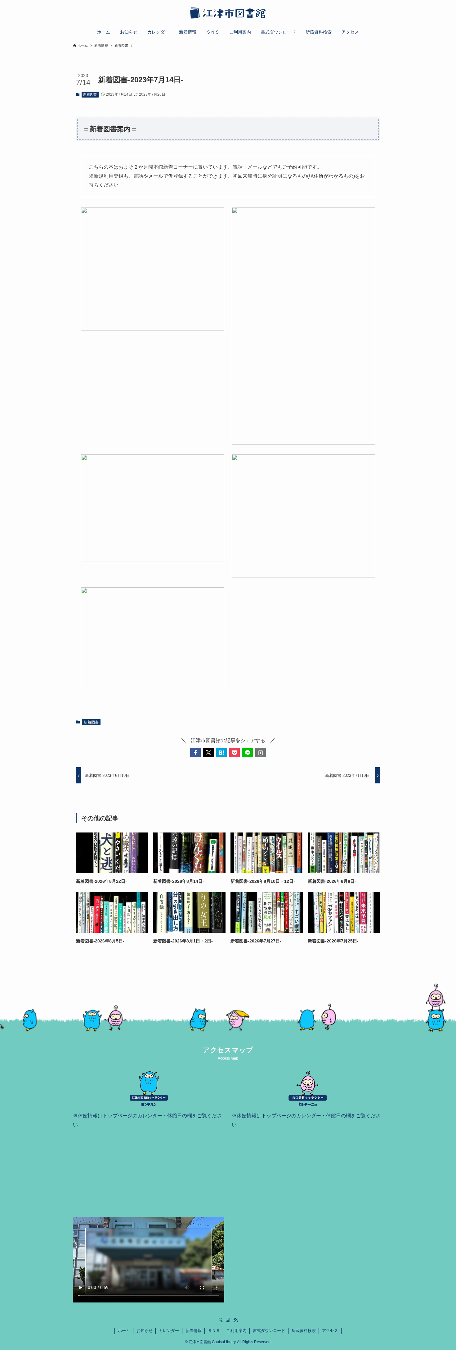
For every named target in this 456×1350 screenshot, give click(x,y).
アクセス (330, 1330)
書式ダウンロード (269, 1330)
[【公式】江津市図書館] (228, 13)
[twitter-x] (220, 1320)
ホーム (124, 1330)
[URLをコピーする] (260, 752)
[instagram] (228, 1320)
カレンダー (169, 1330)
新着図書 (90, 94)
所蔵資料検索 (304, 1330)
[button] (195, 752)
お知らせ (144, 1330)
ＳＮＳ (214, 1330)
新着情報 (194, 1330)
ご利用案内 (236, 1330)
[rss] (235, 1320)
